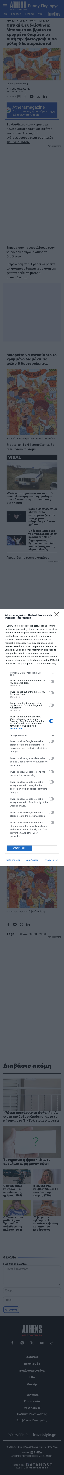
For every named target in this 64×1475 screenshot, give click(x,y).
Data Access (32, 860)
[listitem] (32, 674)
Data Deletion (13, 860)
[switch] (51, 681)
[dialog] (32, 737)
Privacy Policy (50, 860)
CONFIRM (19, 848)
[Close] (57, 615)
